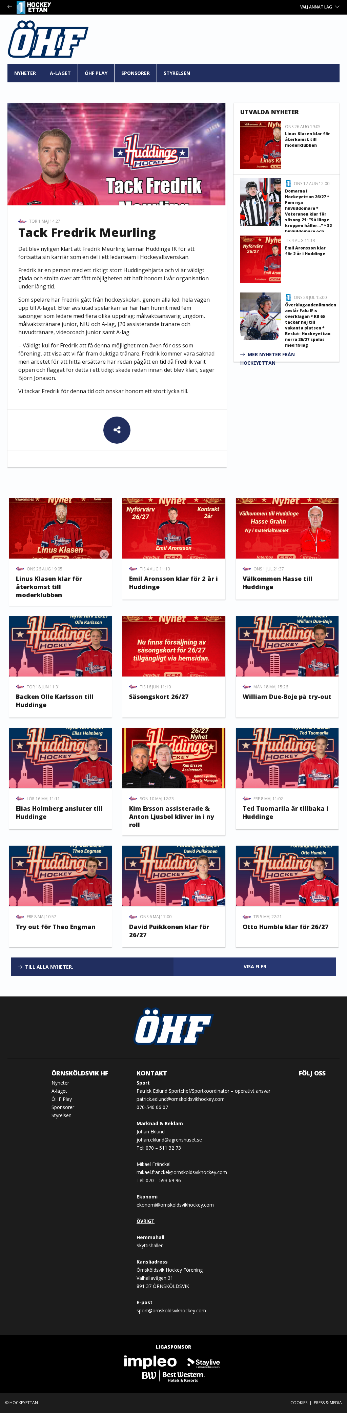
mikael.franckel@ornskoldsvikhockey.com (182, 1172)
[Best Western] (173, 1375)
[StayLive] (203, 1362)
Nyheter (25, 73)
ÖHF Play (96, 73)
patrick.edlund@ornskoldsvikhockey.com (181, 1099)
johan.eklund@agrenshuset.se (169, 1139)
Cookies (298, 1403)
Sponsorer (135, 73)
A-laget (60, 73)
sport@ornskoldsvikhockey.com (171, 1310)
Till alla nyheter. (49, 967)
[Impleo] (151, 1362)
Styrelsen (177, 73)
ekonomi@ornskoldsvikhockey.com (175, 1205)
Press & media (328, 1403)
